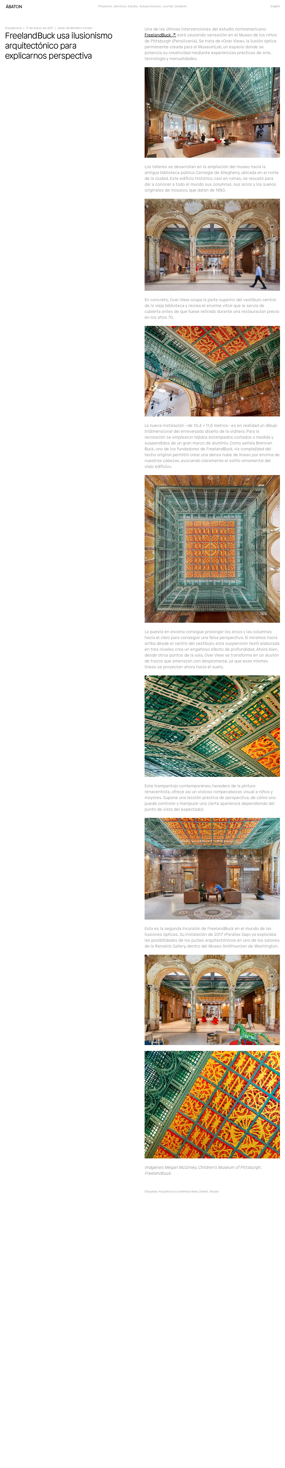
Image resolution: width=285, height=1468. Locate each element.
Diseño (203, 1191)
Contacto (180, 6)
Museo (214, 1191)
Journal (168, 6)
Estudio (133, 6)
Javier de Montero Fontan (74, 28)
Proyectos (105, 6)
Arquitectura (13, 28)
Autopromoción (150, 6)
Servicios (120, 6)
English (275, 6)
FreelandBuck (158, 34)
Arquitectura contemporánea (178, 1191)
